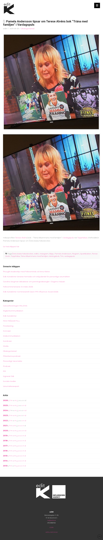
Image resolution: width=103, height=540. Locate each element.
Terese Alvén (20, 238)
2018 (5, 440)
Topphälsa (15, 256)
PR (4, 371)
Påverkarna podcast (11, 356)
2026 (5, 400)
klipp (51, 254)
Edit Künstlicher (10, 316)
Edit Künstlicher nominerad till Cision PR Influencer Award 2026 (30, 292)
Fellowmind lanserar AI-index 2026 (18, 287)
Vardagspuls (68, 238)
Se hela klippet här (11, 246)
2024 (5, 410)
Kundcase (7, 341)
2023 (5, 415)
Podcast (6, 366)
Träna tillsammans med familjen (34, 256)
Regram (75, 254)
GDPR (51, 527)
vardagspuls (69, 256)
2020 (5, 430)
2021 (5, 425)
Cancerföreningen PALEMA (15, 306)
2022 (5, 420)
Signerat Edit (8, 376)
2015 (5, 456)
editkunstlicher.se (52, 532)
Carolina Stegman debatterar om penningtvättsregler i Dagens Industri (34, 281)
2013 (5, 466)
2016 (5, 451)
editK (36, 254)
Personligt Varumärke (12, 361)
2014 (5, 461)
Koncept (7, 331)
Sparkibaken (85, 254)
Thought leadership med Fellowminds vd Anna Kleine (26, 271)
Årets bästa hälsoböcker (22, 254)
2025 (5, 405)
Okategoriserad (27, 28)
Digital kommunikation (13, 311)
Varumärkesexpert (11, 386)
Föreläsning (8, 326)
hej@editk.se (51, 520)
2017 (5, 446)
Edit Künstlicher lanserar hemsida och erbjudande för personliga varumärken (36, 276)
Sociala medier (9, 381)
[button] (97, 5)
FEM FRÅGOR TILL (11, 321)
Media (5, 346)
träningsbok (54, 256)
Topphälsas (82, 238)
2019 (5, 435)
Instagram (44, 254)
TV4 (61, 256)
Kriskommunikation (11, 336)
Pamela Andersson (63, 254)
